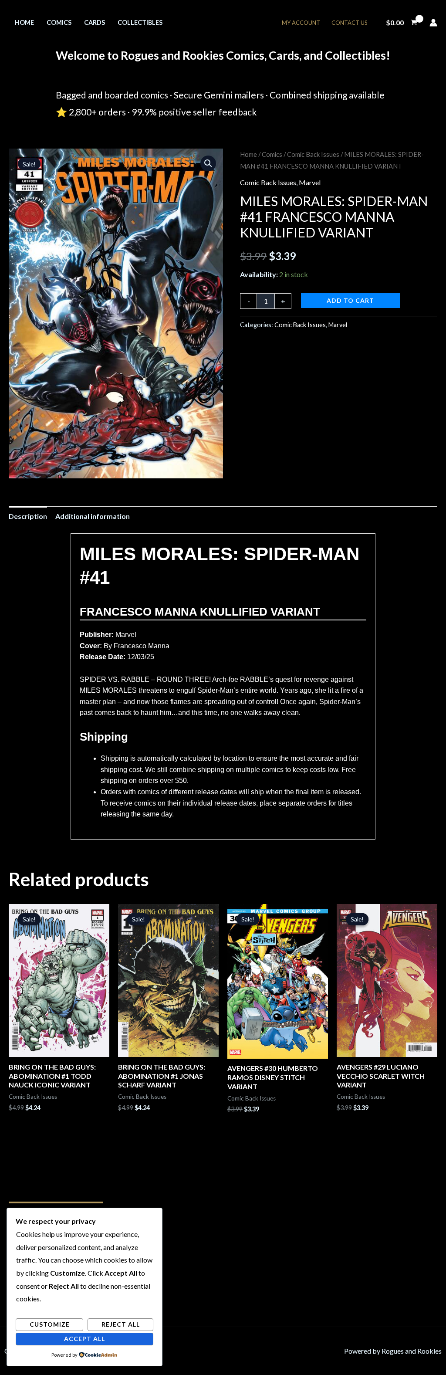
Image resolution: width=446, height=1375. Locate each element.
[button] (208, 163)
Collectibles (140, 22)
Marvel (310, 182)
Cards (94, 22)
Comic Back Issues (313, 154)
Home (24, 22)
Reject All (120, 1324)
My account (301, 22)
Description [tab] (28, 516)
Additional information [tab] (92, 516)
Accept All (84, 1338)
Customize (50, 1324)
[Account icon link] (433, 23)
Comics (59, 22)
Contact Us (349, 22)
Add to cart (350, 300)
